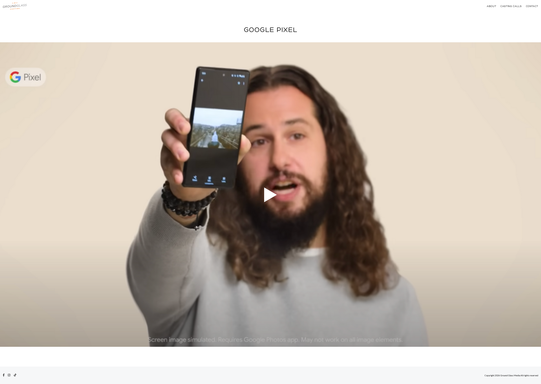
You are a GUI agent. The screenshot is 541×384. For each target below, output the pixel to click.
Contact (532, 6)
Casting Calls (511, 6)
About (491, 6)
